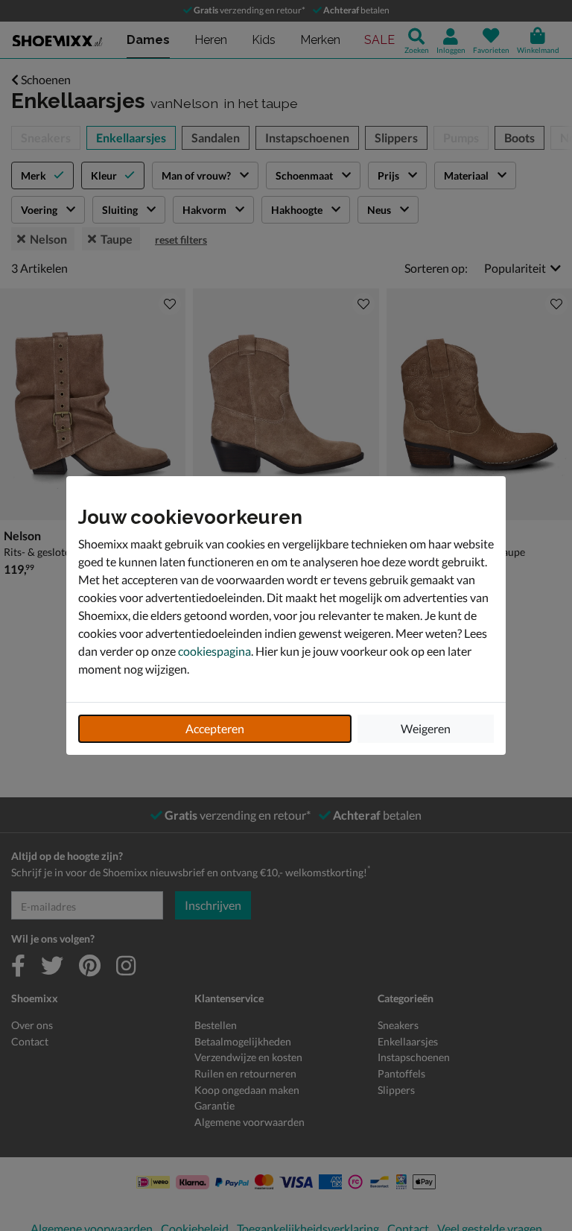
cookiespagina (214, 651)
